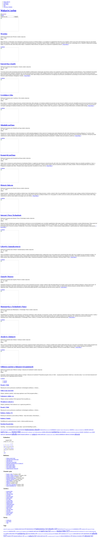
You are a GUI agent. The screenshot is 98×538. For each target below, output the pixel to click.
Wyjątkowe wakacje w (7, 401)
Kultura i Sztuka (5, 418)
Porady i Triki (5, 385)
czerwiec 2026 (9, 494)
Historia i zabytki (10, 479)
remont (90, 432)
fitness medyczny (66, 429)
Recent (5, 382)
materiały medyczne (88, 429)
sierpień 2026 (9, 491)
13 (8, 446)
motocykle (16, 432)
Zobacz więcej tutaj (10, 458)
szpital (19, 434)
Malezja (8, 482)
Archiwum (5, 3)
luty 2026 (8, 499)
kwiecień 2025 (9, 512)
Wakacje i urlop (8, 10)
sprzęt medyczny (78, 533)
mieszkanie (9, 432)
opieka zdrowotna (46, 432)
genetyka (72, 429)
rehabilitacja (86, 432)
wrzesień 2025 (9, 505)
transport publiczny (25, 434)
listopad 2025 (9, 503)
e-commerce (53, 429)
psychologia (68, 432)
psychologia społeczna (74, 432)
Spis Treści (5, 4)
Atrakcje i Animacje (8, 337)
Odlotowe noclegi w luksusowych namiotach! (17, 367)
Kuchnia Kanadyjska (7, 424)
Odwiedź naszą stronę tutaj (12, 459)
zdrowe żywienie (69, 434)
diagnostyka (43, 429)
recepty (81, 432)
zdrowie (77, 434)
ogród (34, 432)
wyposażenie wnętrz (49, 434)
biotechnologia (21, 429)
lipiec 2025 (8, 508)
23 (12, 448)
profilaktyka (55, 432)
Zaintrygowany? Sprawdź (12, 468)
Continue (3, 46)
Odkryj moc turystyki (7, 390)
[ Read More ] (65, 44)
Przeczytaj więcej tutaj (11, 462)
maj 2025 (8, 510)
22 (11, 448)
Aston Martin (9, 480)
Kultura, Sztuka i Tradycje (12, 475)
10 (4, 446)
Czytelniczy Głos (7, 95)
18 (5, 448)
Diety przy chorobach (11, 484)
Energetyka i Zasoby (8, 64)
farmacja (62, 429)
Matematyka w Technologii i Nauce (14, 307)
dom (49, 429)
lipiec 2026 (8, 492)
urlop (31, 434)
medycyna (4, 432)
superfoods (8, 434)
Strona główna (6, 1)
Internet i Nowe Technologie (11, 215)
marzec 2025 (9, 513)
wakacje (34, 434)
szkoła (14, 434)
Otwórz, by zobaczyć (18, 463)
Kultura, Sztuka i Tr (7, 413)
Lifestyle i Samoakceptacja (10, 246)
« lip (4, 452)
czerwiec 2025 (9, 509)
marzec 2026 (9, 497)
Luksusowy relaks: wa (7, 396)
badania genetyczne (13, 429)
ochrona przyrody (24, 432)
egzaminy (58, 429)
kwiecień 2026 (9, 496)
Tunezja (8, 483)
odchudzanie (30, 432)
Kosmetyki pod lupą (8, 155)
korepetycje (82, 429)
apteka (2, 429)
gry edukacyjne (76, 429)
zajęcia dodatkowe (60, 434)
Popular (5, 381)
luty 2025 (8, 514)
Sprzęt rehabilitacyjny (11, 485)
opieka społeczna (38, 432)
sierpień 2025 (9, 507)
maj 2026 (8, 495)
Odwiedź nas (9, 460)
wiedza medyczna (41, 434)
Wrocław (4, 34)
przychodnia (62, 432)
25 (5, 449)
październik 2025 (10, 504)
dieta (47, 429)
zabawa (54, 434)
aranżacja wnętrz (6, 429)
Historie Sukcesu (7, 185)
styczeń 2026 (9, 500)
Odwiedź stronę (9, 463)
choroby (37, 429)
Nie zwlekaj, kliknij (10, 466)
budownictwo (29, 429)
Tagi (4, 5)
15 (11, 446)
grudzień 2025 (9, 501)
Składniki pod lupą (7, 125)
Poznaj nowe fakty (10, 464)
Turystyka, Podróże (7, 7)
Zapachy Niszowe (7, 276)
